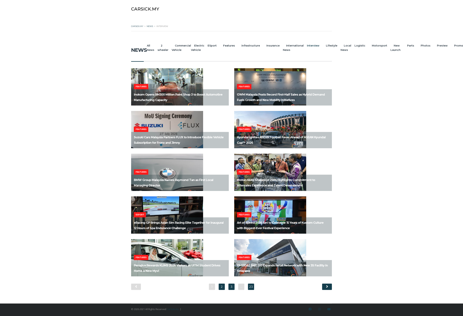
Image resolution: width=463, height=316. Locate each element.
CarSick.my (173, 309)
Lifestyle (331, 45)
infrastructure (250, 45)
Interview (313, 45)
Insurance (273, 45)
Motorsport (379, 45)
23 (251, 286)
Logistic (359, 45)
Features (229, 45)
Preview (442, 45)
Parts (410, 45)
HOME (298, 7)
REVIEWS (319, 7)
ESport (212, 45)
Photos (425, 45)
